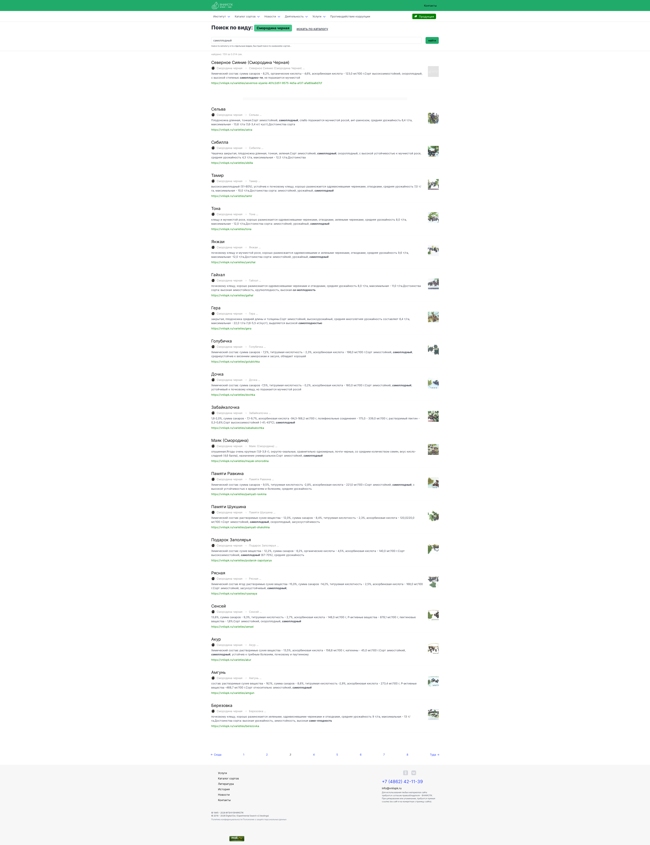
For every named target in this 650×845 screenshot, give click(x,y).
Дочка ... (254, 380)
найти (432, 40)
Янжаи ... (255, 247)
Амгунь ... (255, 678)
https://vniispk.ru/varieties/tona (231, 229)
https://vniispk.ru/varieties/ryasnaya (234, 593)
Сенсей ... (255, 611)
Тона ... (253, 214)
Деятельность (294, 16)
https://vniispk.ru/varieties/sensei (232, 626)
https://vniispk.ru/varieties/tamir (231, 196)
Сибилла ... (256, 148)
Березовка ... (257, 711)
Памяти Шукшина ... (262, 512)
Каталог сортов (228, 778)
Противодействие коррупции (350, 16)
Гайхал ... (255, 280)
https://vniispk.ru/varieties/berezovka (235, 726)
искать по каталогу (312, 29)
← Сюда (216, 754)
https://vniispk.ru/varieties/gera (231, 328)
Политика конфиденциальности (227, 819)
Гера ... (253, 313)
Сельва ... (255, 114)
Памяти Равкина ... (261, 479)
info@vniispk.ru (392, 788)
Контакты (430, 5)
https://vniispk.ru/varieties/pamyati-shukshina (240, 527)
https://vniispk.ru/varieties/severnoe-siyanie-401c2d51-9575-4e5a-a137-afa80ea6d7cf (266, 83)
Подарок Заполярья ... (264, 545)
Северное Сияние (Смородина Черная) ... (277, 68)
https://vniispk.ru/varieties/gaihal (232, 295)
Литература (226, 784)
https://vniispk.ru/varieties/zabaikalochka (237, 428)
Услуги (316, 16)
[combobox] (316, 40)
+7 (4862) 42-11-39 (402, 781)
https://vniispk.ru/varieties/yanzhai (233, 262)
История (224, 789)
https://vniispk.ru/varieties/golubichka (235, 361)
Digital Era (230, 815)
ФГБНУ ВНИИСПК (235, 812)
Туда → (434, 754)
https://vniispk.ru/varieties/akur (231, 659)
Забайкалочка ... (260, 413)
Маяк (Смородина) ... (263, 446)
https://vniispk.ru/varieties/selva (231, 129)
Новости (270, 16)
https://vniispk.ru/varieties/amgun (232, 693)
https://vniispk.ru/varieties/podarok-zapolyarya (241, 560)
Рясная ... (255, 578)
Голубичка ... (257, 346)
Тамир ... (254, 181)
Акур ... (253, 645)
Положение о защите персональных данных (264, 819)
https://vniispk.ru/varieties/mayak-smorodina (240, 461)
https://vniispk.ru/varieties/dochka (233, 394)
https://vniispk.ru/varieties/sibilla (232, 162)
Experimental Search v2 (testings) (253, 815)
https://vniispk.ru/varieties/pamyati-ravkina (238, 494)
